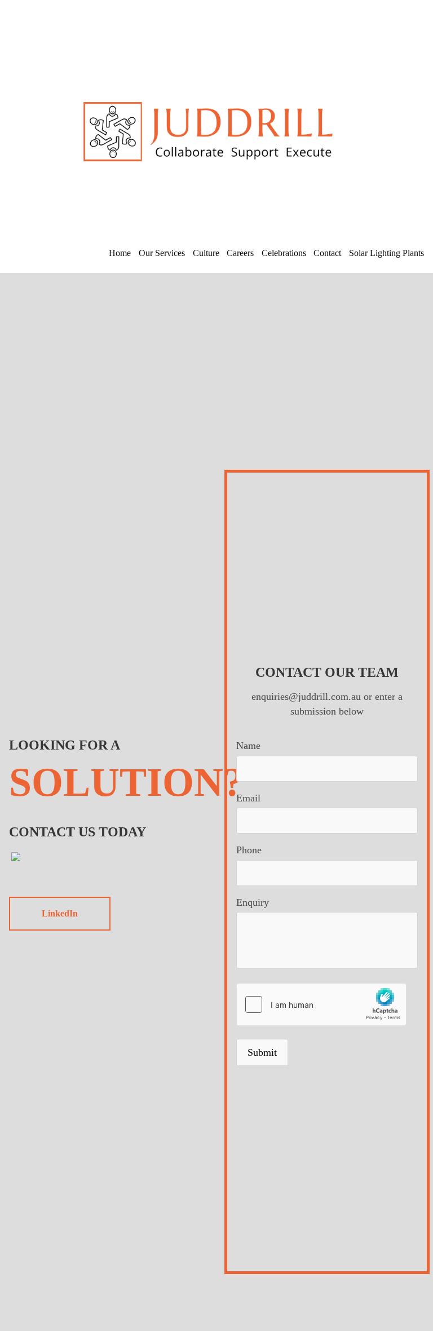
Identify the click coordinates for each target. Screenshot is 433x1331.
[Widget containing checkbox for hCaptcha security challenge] (321, 1004)
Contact (327, 253)
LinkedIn (60, 913)
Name (248, 745)
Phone (249, 850)
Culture (206, 253)
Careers (240, 253)
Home (120, 253)
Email (248, 798)
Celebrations (284, 253)
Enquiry (252, 902)
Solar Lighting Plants (386, 253)
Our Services (162, 253)
